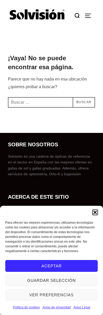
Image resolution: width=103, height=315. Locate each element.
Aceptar (51, 266)
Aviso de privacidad (57, 307)
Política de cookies (26, 307)
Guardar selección (51, 280)
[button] (95, 212)
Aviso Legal (81, 307)
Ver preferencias (51, 295)
